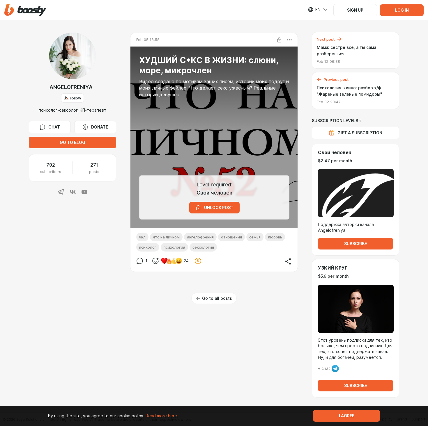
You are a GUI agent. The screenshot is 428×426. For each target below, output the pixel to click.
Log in (402, 10)
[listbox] (314, 10)
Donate (99, 127)
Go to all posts (217, 298)
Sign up (355, 10)
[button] (25, 10)
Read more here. (162, 415)
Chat (54, 127)
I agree (346, 415)
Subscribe (355, 243)
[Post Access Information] (279, 40)
